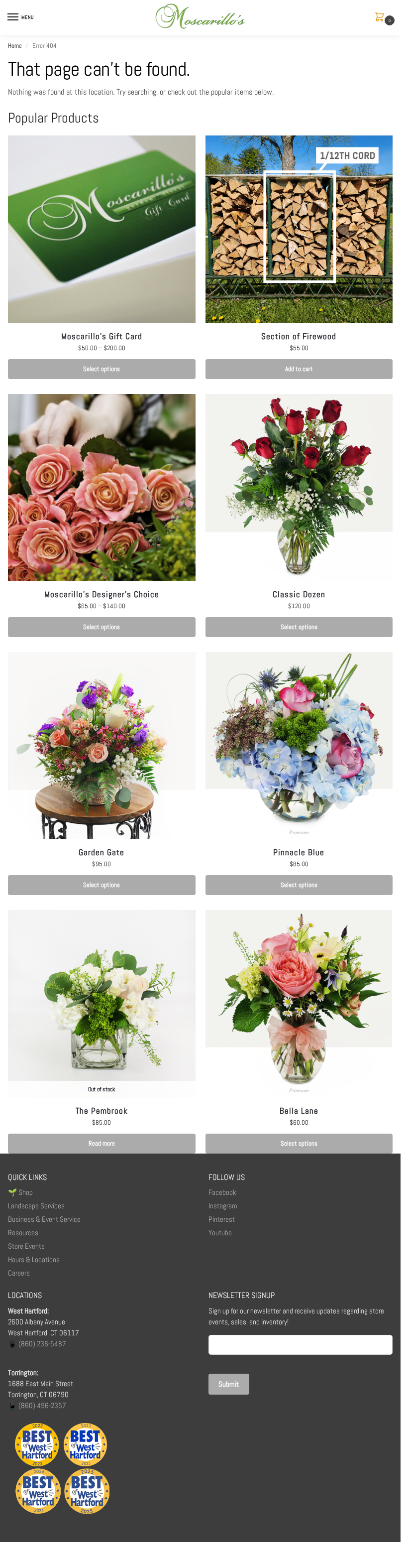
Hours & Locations (34, 1259)
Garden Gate (101, 852)
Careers (19, 1273)
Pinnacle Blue (298, 852)
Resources (23, 1232)
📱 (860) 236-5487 (37, 1343)
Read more (102, 1143)
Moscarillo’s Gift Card (101, 336)
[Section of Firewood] (299, 229)
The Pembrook (102, 1111)
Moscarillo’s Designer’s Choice (101, 594)
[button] (381, 17)
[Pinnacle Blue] (299, 746)
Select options (101, 369)
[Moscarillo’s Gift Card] (102, 229)
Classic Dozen (299, 594)
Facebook (222, 1192)
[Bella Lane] (299, 1004)
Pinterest (221, 1219)
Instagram (222, 1205)
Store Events (26, 1246)
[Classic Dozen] (299, 488)
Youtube (220, 1232)
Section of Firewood (298, 336)
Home (15, 45)
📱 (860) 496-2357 (37, 1405)
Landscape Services (36, 1205)
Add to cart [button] (299, 369)
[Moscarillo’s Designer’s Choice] (102, 488)
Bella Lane (299, 1111)
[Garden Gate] (102, 746)
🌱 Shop (21, 1192)
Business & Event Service (44, 1219)
